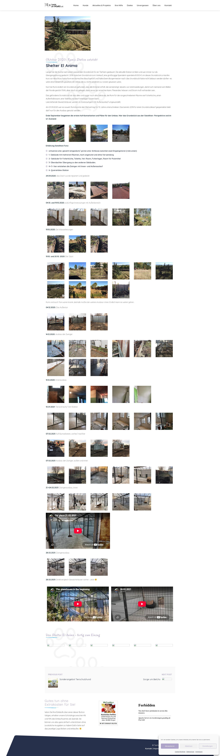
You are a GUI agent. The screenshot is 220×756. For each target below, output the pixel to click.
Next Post (167, 674)
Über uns (156, 5)
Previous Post (55, 674)
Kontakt (168, 5)
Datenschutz (190, 751)
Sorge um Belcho (151, 679)
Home (76, 5)
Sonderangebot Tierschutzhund (75, 679)
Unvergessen (142, 5)
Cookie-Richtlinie (180, 751)
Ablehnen (188, 746)
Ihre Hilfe (119, 5)
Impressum (198, 751)
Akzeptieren (170, 746)
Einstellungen (208, 746)
